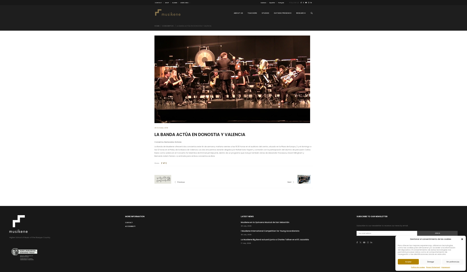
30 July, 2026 (246, 226)
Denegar (430, 262)
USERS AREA (184, 3)
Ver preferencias (452, 262)
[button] (462, 239)
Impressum (445, 267)
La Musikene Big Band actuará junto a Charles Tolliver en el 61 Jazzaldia (275, 239)
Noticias (178, 142)
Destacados (169, 142)
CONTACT (158, 3)
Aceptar (408, 262)
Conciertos (167, 26)
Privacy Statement (433, 267)
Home (156, 26)
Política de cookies (418, 267)
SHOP (167, 3)
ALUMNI (174, 3)
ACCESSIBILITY (130, 226)
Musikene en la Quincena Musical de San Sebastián (265, 222)
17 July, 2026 (246, 243)
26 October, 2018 (161, 128)
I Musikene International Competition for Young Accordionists (270, 231)
